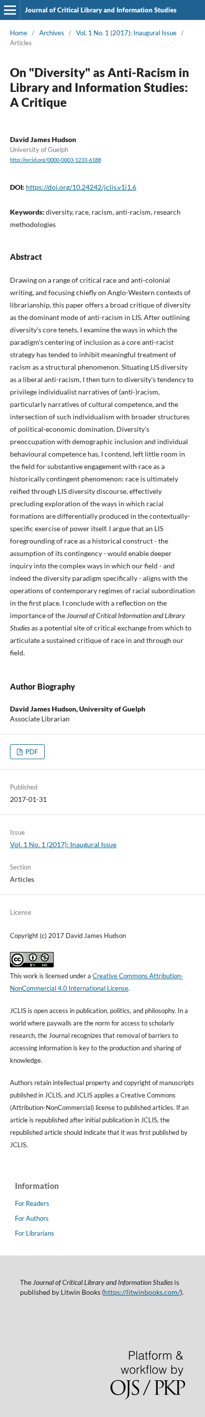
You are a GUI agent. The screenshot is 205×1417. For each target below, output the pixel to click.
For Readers (32, 1203)
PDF (31, 752)
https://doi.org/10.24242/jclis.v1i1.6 (81, 187)
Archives (51, 33)
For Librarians (34, 1233)
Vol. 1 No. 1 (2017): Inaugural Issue (126, 33)
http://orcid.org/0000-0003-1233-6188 (55, 160)
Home (18, 33)
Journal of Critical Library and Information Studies (101, 10)
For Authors (32, 1218)
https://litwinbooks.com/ (142, 1292)
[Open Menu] (10, 10)
